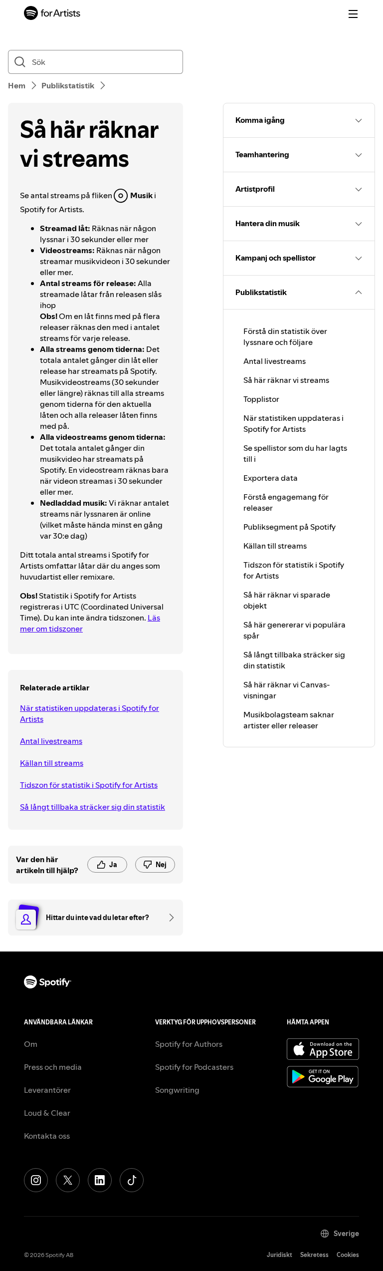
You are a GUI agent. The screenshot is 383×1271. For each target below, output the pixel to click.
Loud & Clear (47, 1112)
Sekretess (314, 1255)
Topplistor (261, 398)
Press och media (53, 1066)
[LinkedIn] (100, 1180)
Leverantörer (47, 1089)
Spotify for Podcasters (194, 1066)
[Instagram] (36, 1180)
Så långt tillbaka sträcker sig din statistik (92, 806)
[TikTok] (132, 1180)
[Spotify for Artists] (52, 14)
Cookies (348, 1255)
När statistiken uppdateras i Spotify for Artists (89, 713)
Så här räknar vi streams (286, 379)
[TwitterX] (68, 1180)
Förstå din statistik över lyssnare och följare (285, 336)
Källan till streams (51, 762)
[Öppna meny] (353, 14)
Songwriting (177, 1089)
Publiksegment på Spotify (289, 526)
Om (30, 1043)
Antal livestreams (51, 740)
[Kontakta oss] (168, 918)
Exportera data (270, 477)
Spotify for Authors (188, 1043)
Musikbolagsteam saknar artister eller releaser (288, 720)
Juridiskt (279, 1255)
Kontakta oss (47, 1135)
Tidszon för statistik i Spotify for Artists (89, 784)
